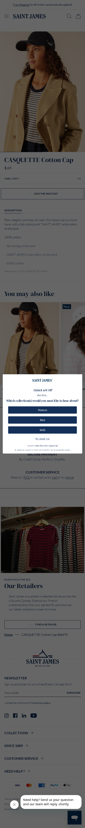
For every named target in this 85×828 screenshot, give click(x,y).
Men (42, 420)
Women (42, 410)
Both (42, 430)
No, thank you (42, 438)
